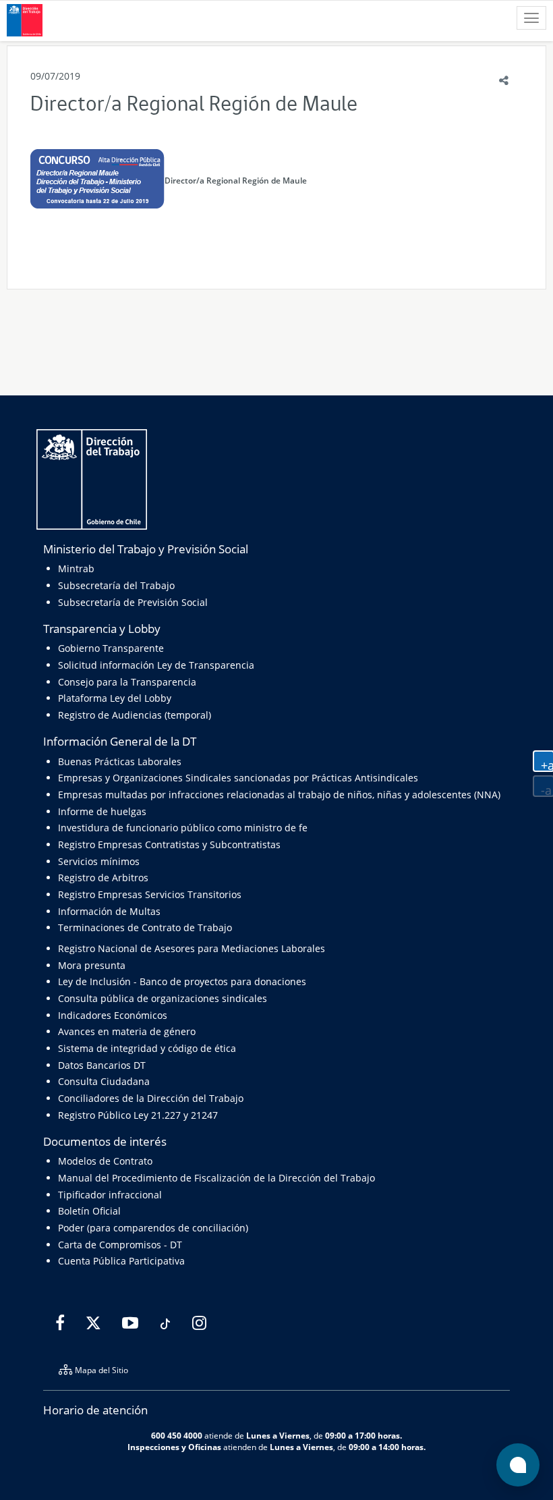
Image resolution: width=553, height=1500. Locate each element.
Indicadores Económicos (112, 1015)
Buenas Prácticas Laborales (119, 761)
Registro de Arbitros (103, 877)
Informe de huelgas (102, 811)
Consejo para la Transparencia (127, 681)
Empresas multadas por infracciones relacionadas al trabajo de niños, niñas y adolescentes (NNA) (279, 794)
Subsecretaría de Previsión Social (133, 602)
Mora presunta (91, 965)
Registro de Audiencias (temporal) (134, 715)
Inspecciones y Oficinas (174, 1446)
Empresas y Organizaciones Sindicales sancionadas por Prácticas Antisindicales (238, 777)
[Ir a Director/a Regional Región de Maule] (97, 179)
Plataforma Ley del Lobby (114, 698)
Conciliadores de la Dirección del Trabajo (150, 1098)
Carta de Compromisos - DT (120, 1244)
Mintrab (76, 568)
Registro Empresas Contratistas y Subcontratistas (169, 844)
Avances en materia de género (127, 1031)
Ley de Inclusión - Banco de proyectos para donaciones (182, 981)
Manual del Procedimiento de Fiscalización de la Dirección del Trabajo (216, 1177)
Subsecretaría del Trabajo (116, 585)
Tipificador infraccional (110, 1194)
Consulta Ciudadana (104, 1081)
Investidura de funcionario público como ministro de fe (183, 827)
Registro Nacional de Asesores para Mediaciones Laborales (191, 948)
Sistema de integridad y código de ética (147, 1048)
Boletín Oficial (89, 1210)
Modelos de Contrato (105, 1161)
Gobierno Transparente (111, 648)
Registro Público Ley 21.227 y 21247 (138, 1115)
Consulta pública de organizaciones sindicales (162, 998)
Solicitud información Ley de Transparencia (156, 665)
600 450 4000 (176, 1435)
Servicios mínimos (99, 861)
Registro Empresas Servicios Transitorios (149, 894)
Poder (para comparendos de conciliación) (153, 1227)
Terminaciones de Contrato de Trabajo (145, 927)
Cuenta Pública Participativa (121, 1260)
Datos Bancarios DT (102, 1065)
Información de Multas (109, 911)
